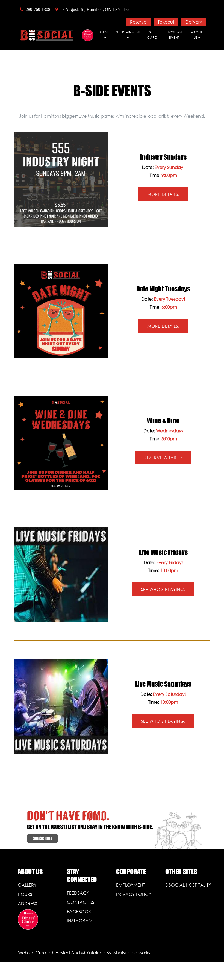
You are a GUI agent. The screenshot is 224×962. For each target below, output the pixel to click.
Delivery (193, 22)
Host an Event (174, 35)
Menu (105, 32)
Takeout (166, 22)
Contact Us (80, 902)
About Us (196, 35)
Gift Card (152, 35)
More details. (163, 194)
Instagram (80, 920)
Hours (25, 894)
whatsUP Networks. (132, 952)
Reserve (138, 22)
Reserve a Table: (163, 457)
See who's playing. (163, 589)
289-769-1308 (38, 9)
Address (27, 903)
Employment (130, 885)
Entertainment (127, 32)
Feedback (78, 893)
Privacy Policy (133, 894)
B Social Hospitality (185, 885)
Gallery (27, 885)
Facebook (79, 911)
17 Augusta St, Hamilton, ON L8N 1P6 (94, 9)
